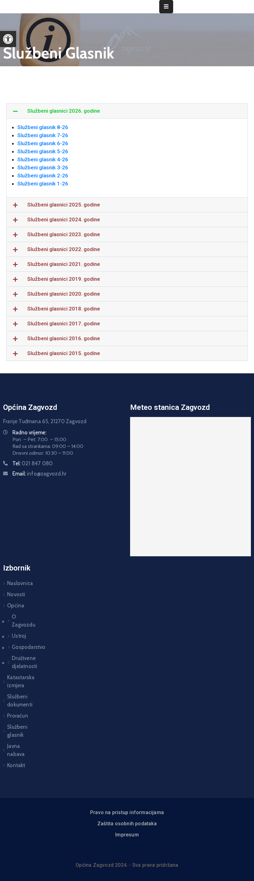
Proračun (17, 716)
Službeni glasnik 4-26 (42, 159)
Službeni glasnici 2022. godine (63, 249)
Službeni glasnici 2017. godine (63, 323)
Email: (39, 474)
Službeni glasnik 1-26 (42, 183)
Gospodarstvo (17, 647)
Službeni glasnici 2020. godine (63, 294)
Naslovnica (18, 583)
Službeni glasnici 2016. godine (63, 338)
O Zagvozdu (17, 621)
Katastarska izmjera (18, 681)
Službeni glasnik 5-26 (42, 151)
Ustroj (17, 636)
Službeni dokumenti (18, 700)
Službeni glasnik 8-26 (42, 127)
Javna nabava (15, 750)
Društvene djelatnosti (17, 662)
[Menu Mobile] (166, 6)
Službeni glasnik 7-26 (42, 135)
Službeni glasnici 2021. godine (63, 264)
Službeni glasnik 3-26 (42, 167)
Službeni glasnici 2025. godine (63, 205)
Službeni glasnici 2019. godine (63, 279)
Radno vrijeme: (29, 432)
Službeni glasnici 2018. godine (63, 309)
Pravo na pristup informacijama (127, 812)
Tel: (32, 463)
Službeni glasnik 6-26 (42, 143)
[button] (8, 39)
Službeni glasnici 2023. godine (63, 234)
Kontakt (16, 765)
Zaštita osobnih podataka (127, 824)
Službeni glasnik (17, 731)
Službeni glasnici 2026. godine (63, 111)
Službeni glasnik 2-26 (42, 175)
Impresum (127, 835)
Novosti (16, 594)
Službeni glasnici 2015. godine (63, 353)
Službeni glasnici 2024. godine (63, 219)
